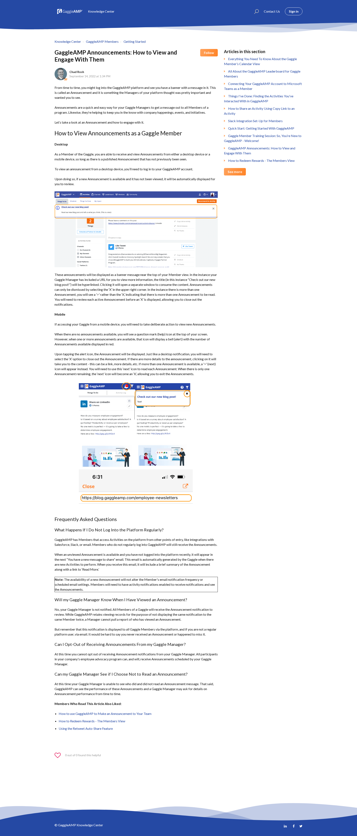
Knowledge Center (68, 41)
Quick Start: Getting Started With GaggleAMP (261, 128)
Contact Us (272, 11)
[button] (254, 11)
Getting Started (135, 41)
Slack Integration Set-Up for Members (255, 121)
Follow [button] (209, 53)
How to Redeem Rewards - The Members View (261, 160)
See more (235, 172)
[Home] (69, 11)
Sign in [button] (294, 11)
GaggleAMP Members (102, 41)
